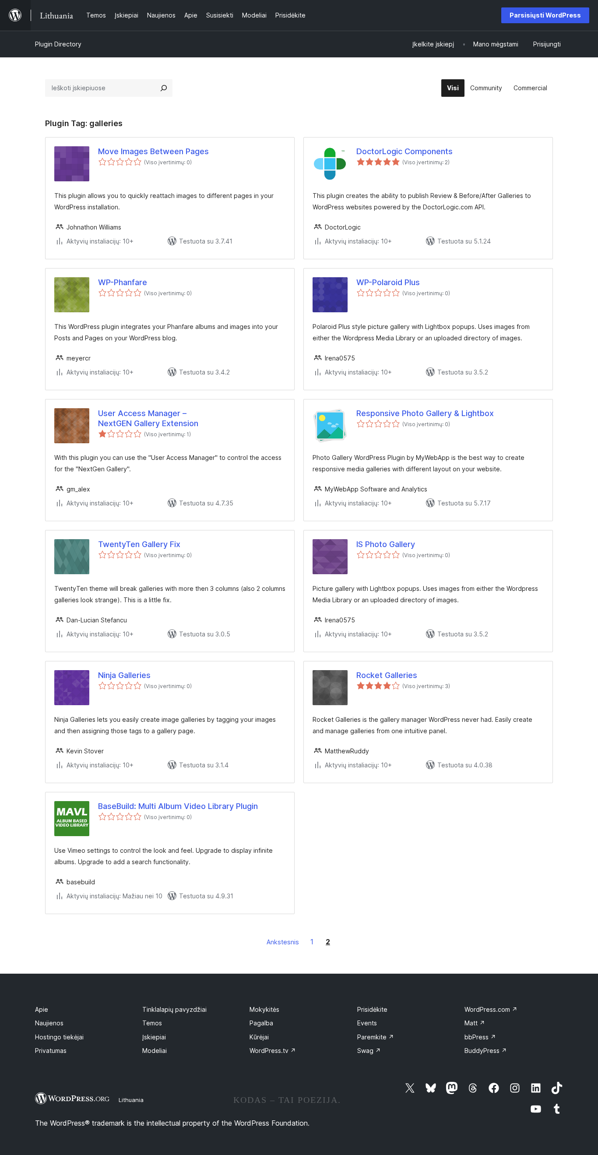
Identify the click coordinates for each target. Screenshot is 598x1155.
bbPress (480, 1037)
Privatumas (51, 1050)
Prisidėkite (372, 1009)
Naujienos (49, 1023)
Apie (41, 1009)
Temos (152, 1023)
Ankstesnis (283, 942)
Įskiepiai (154, 1037)
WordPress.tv (273, 1050)
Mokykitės (264, 1009)
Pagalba (261, 1023)
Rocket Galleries (386, 675)
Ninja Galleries (124, 675)
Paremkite (375, 1037)
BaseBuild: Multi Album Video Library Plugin (178, 806)
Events (367, 1023)
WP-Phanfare (122, 282)
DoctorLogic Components (404, 151)
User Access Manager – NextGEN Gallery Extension (148, 418)
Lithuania (131, 1099)
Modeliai (154, 1050)
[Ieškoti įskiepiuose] (163, 88)
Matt (474, 1023)
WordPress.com (490, 1009)
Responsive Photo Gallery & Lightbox (425, 413)
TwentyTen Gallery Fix (139, 544)
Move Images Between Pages (153, 151)
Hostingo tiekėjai (59, 1037)
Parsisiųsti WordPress (545, 15)
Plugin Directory (58, 44)
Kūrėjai (259, 1037)
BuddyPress (485, 1050)
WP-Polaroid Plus (388, 282)
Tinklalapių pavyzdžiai (174, 1009)
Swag (369, 1050)
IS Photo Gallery (385, 544)
